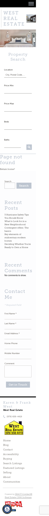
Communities (11, 481)
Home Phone (11, 343)
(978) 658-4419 (14, 416)
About (7, 477)
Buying (7, 458)
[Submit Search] (29, 147)
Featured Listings (13, 467)
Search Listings (12, 463)
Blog (6, 445)
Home (7, 440)
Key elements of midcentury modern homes (15, 237)
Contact (8, 449)
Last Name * (10, 323)
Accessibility (11, 454)
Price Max (9, 103)
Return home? (7, 169)
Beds (6, 121)
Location (8, 69)
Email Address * (12, 333)
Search (7, 181)
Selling (7, 472)
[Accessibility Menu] (7, 509)
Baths (6, 139)
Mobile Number (12, 353)
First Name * (10, 313)
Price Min (8, 85)
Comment (9, 363)
